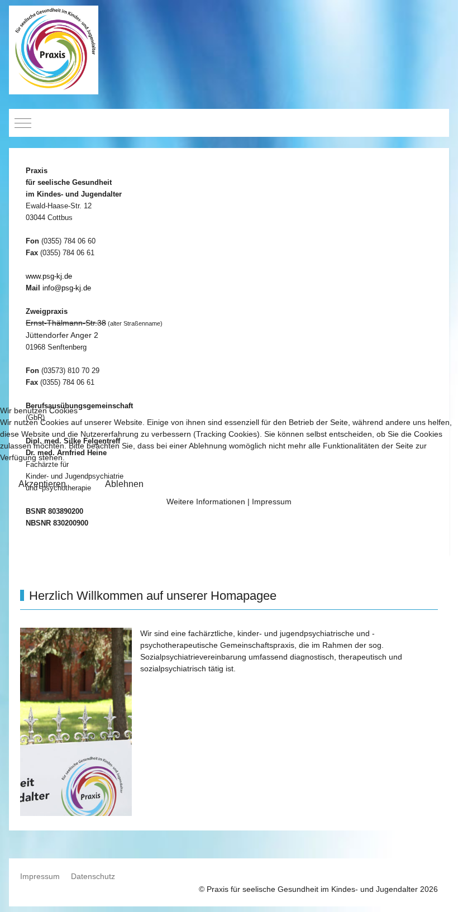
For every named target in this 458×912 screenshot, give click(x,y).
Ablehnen (124, 484)
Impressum (272, 501)
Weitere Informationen (205, 501)
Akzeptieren (42, 484)
